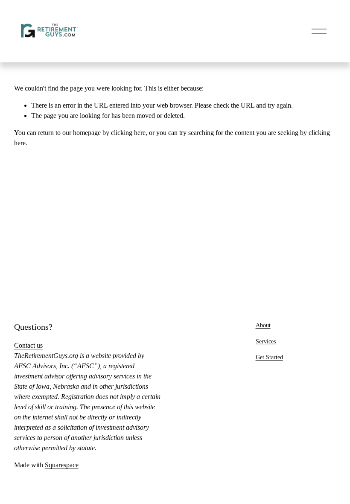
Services (266, 341)
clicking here (128, 132)
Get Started (269, 357)
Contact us (28, 345)
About (263, 325)
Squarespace (62, 465)
